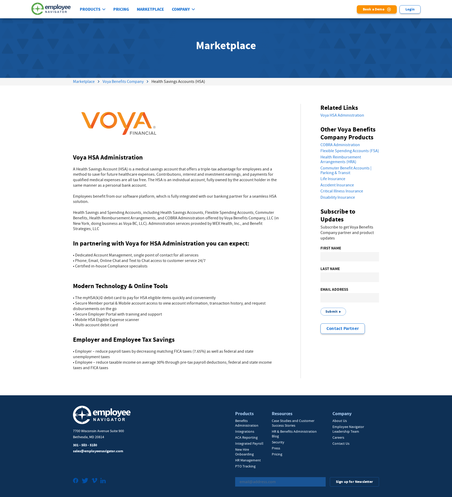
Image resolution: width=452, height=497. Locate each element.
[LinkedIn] (103, 481)
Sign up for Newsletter (354, 481)
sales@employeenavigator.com (98, 451)
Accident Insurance (337, 185)
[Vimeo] (94, 481)
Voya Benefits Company (123, 81)
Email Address (334, 289)
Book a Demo (374, 9)
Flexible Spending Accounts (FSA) (349, 150)
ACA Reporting (246, 437)
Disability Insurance (337, 197)
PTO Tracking (245, 466)
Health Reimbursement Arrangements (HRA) (340, 159)
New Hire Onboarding (244, 451)
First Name (330, 248)
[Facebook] (75, 481)
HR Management (248, 460)
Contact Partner (342, 328)
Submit (331, 311)
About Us (339, 420)
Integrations (244, 431)
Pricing (121, 9)
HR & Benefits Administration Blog (294, 433)
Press (276, 448)
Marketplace (150, 9)
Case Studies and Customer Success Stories (293, 423)
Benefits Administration (246, 423)
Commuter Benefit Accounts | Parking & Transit (345, 170)
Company (181, 9)
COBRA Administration (340, 144)
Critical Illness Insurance (341, 191)
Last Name (330, 269)
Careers (338, 437)
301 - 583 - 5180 (85, 445)
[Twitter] (85, 481)
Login (410, 9)
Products (90, 9)
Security (278, 442)
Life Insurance (332, 178)
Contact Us (340, 443)
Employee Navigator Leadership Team (348, 429)
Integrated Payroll (249, 443)
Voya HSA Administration (342, 115)
